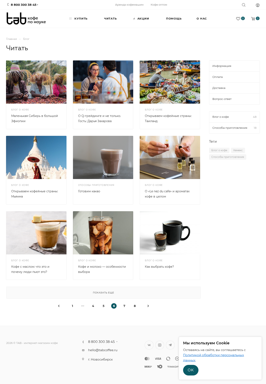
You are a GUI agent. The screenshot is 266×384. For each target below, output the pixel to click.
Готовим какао (89, 191)
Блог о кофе (219, 150)
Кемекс (238, 150)
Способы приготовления (227, 156)
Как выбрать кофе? (159, 267)
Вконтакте (149, 345)
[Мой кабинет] (258, 5)
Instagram (159, 345)
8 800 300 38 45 (101, 342)
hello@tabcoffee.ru (102, 350)
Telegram (170, 345)
